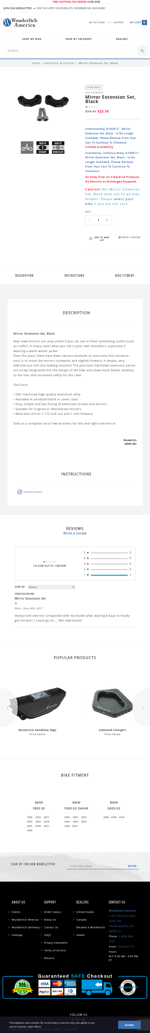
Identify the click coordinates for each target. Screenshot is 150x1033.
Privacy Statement (56, 942)
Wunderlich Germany (26, 927)
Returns (49, 958)
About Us (50, 919)
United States (85, 912)
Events (16, 912)
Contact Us (51, 927)
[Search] (142, 50)
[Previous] (9, 707)
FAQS (47, 935)
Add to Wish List (101, 238)
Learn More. (34, 1026)
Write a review (75, 533)
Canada (81, 919)
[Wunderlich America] (20, 22)
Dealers (122, 39)
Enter (132, 866)
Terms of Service (55, 950)
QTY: (88, 211)
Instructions (33, 492)
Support (118, 22)
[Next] (141, 707)
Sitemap (17, 935)
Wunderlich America (25, 919)
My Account (97, 22)
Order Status (52, 912)
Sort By (20, 587)
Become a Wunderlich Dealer (90, 931)
